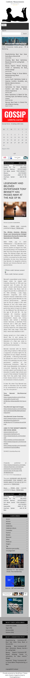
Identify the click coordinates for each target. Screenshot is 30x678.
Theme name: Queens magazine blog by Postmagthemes (16, 675)
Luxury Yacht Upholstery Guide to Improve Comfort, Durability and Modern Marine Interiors (16, 81)
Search (4, 30)
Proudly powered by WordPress (12, 673)
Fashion (8, 533)
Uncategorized (10, 551)
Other (8, 539)
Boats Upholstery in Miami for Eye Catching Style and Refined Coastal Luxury (16, 96)
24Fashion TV (10, 570)
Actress (8, 521)
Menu (3, 25)
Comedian (9, 530)
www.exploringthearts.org (12, 434)
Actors (8, 519)
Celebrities (8, 218)
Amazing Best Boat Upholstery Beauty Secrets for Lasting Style (16, 648)
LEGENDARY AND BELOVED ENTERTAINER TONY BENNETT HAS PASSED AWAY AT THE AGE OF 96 (20, 171)
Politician (9, 542)
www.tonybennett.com (11, 432)
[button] (14, 270)
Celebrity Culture (11, 528)
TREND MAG (15, 484)
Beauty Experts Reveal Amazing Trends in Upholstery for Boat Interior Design (16, 67)
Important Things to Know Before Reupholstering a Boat (16, 662)
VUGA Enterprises (7, 47)
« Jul (14, 153)
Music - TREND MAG (11, 226)
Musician (8, 537)
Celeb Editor (16, 222)
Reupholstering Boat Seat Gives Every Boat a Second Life (16, 642)
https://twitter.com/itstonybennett (14, 440)
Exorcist (7, 588)
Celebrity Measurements (15, 2)
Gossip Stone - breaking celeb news (12, 124)
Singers (8, 544)
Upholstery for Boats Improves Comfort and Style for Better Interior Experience (16, 89)
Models (8, 535)
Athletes (8, 524)
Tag (7, 546)
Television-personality (12, 548)
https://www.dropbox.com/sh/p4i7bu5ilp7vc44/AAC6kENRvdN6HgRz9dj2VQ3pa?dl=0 (15, 411)
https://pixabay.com (17, 474)
